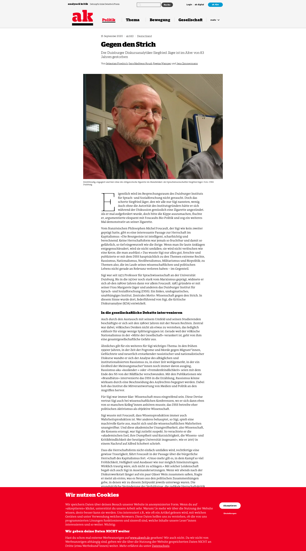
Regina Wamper (162, 63)
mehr (213, 20)
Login (189, 5)
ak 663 (130, 36)
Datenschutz (160, 546)
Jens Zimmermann (187, 63)
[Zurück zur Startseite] (82, 16)
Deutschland (144, 36)
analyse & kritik (78, 4)
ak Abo (215, 5)
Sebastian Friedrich (117, 63)
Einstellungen (230, 514)
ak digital (199, 5)
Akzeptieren (230, 505)
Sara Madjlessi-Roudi (140, 63)
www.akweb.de (140, 538)
